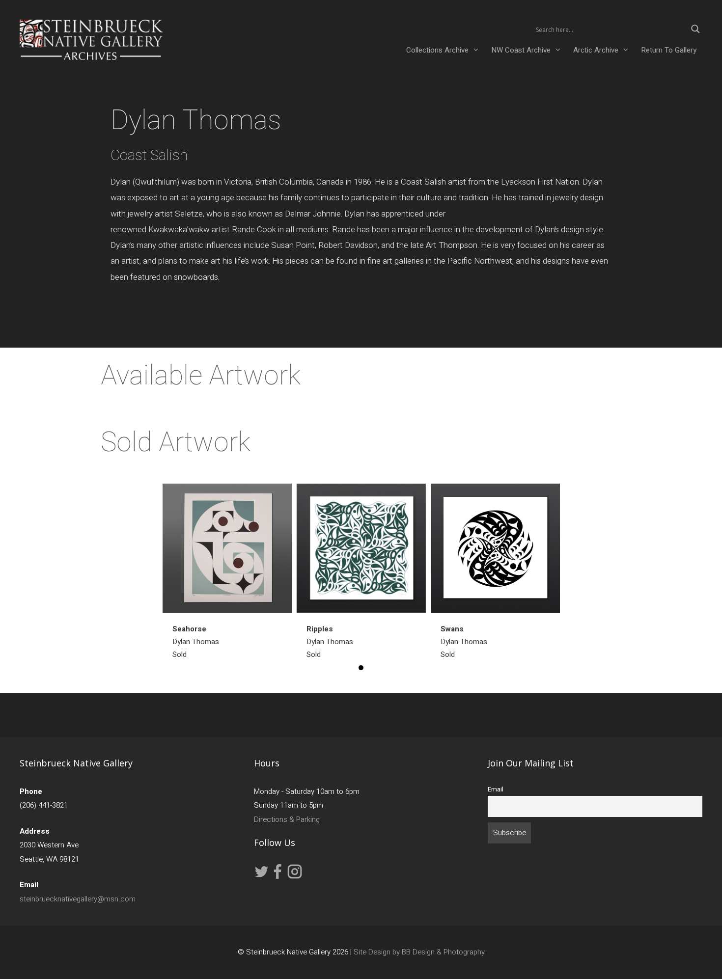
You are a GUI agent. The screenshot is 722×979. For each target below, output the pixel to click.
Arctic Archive (595, 50)
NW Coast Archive (521, 50)
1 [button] (361, 667)
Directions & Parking (287, 819)
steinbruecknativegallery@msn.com (78, 899)
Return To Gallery (668, 50)
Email (495, 789)
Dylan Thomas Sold (195, 642)
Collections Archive (437, 50)
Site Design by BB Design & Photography (419, 952)
